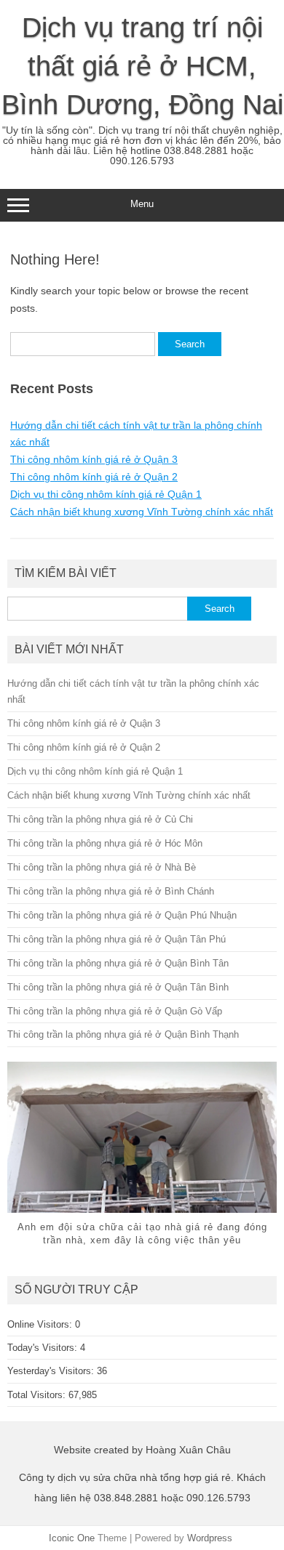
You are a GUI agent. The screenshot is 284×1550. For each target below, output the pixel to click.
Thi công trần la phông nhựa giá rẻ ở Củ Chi (100, 819)
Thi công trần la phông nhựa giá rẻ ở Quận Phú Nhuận (122, 915)
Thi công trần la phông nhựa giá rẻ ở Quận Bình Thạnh (123, 1034)
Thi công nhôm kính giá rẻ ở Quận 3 (94, 459)
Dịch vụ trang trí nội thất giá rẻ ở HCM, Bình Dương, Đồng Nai (142, 66)
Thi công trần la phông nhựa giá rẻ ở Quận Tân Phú (116, 939)
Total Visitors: (37, 1394)
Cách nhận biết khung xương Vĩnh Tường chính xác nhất (141, 511)
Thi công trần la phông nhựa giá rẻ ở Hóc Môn (104, 843)
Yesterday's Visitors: (52, 1370)
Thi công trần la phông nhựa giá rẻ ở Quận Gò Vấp (114, 1011)
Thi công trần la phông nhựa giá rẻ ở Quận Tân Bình (118, 987)
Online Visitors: (41, 1324)
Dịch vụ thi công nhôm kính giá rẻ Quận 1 (106, 494)
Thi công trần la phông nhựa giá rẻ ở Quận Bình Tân (118, 963)
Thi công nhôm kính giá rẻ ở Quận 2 (94, 477)
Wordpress (209, 1538)
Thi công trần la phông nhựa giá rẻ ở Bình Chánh (110, 891)
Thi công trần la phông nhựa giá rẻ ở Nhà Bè (101, 867)
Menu (142, 203)
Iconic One (72, 1538)
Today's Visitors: (43, 1347)
